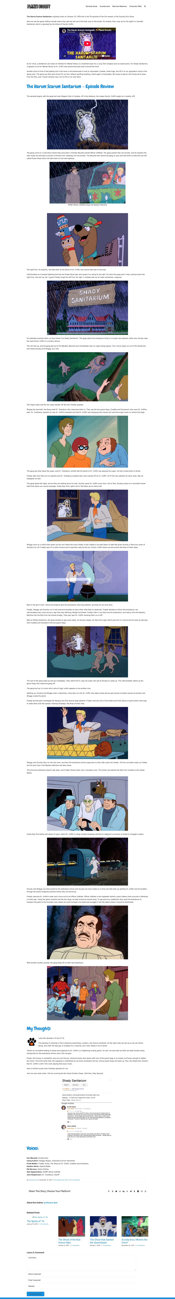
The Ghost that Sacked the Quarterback (102, 1241)
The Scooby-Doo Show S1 (61, 1180)
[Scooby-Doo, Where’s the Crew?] (135, 1217)
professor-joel (33, 1180)
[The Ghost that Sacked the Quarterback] (103, 1217)
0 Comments (76, 1180)
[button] (145, 6)
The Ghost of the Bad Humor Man (69, 1241)
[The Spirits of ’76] (40, 1217)
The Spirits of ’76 (35, 1221)
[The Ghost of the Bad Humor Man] (71, 1217)
